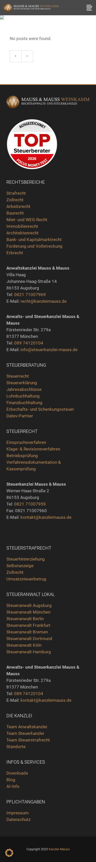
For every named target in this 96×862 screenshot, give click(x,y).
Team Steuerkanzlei (25, 733)
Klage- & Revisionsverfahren (33, 449)
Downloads (17, 773)
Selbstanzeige (20, 565)
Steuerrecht (17, 376)
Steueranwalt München (28, 612)
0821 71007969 (30, 294)
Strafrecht (16, 193)
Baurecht (15, 213)
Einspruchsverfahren (26, 442)
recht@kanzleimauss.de (43, 301)
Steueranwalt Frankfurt (28, 625)
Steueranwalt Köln (23, 645)
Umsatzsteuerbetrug (26, 578)
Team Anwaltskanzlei (26, 726)
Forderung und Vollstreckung (34, 246)
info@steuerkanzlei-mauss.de (49, 349)
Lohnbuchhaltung (23, 396)
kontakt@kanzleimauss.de (45, 517)
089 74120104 (28, 343)
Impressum (17, 812)
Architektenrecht (22, 232)
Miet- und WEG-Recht (26, 219)
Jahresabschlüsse (23, 389)
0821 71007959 (30, 504)
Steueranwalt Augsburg (29, 605)
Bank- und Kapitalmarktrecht (34, 239)
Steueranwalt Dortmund (29, 638)
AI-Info (12, 786)
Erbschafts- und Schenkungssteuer (40, 409)
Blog (10, 779)
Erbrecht (14, 252)
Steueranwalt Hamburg (28, 651)
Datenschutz (18, 819)
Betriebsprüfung (22, 455)
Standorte (16, 746)
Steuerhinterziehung (25, 559)
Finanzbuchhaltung (24, 402)
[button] (9, 853)
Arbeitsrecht (18, 206)
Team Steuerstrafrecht (28, 739)
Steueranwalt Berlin (25, 618)
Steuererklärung (21, 382)
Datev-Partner (19, 415)
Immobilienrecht (22, 226)
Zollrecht (15, 199)
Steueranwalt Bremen (27, 631)
